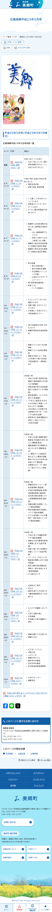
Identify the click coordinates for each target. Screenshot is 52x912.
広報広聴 (21, 753)
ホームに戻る (45, 760)
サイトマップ (39, 785)
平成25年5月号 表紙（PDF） (17, 165)
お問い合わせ (10, 822)
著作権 (13, 785)
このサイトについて (13, 773)
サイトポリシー (38, 773)
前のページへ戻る (28, 760)
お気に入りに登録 (14, 42)
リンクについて (39, 779)
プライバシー (13, 779)
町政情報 (9, 753)
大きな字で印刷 (24, 48)
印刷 (8, 48)
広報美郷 (34, 753)
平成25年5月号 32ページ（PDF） (17, 681)
